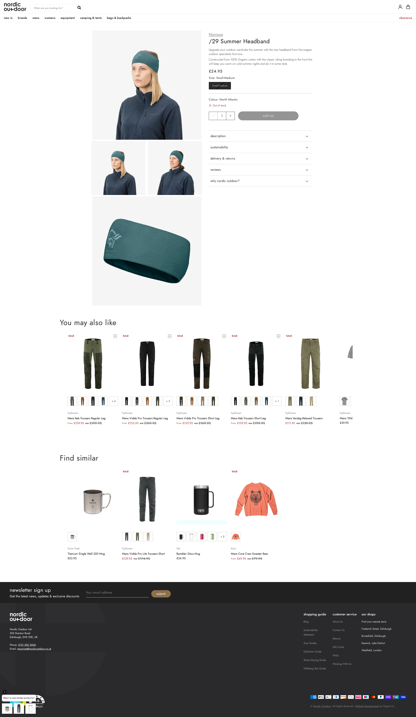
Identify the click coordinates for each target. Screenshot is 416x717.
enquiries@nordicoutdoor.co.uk (34, 649)
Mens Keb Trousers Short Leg (248, 418)
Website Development (367, 706)
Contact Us (338, 630)
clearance (405, 18)
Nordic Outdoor (322, 706)
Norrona (216, 34)
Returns (336, 638)
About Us (338, 621)
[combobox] (56, 8)
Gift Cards (338, 647)
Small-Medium (221, 86)
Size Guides (310, 643)
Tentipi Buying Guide (315, 660)
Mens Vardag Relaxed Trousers (304, 418)
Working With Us (342, 664)
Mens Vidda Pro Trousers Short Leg (197, 418)
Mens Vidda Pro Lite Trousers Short (143, 554)
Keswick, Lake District (373, 643)
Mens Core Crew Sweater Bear (249, 554)
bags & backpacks (119, 18)
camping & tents (91, 18)
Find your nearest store (374, 621)
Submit (161, 593)
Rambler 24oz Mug (188, 554)
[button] (408, 7)
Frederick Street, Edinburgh (376, 629)
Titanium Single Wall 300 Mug (86, 554)
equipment (68, 18)
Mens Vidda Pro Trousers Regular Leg (145, 418)
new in (8, 18)
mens (35, 18)
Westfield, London (372, 650)
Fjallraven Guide (312, 651)
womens (50, 18)
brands (22, 18)
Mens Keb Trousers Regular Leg (86, 418)
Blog (306, 621)
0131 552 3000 (27, 645)
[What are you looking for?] (79, 7)
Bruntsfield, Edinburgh (374, 636)
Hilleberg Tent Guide (315, 668)
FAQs (336, 655)
